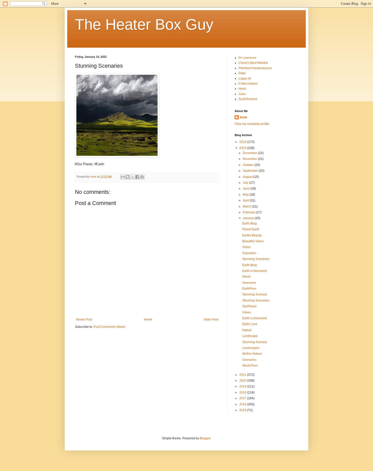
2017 (243, 398)
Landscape (250, 336)
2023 (243, 142)
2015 (243, 410)
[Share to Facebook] (137, 176)
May (246, 194)
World (246, 276)
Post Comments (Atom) (109, 327)
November (250, 159)
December (250, 153)
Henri (242, 88)
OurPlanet (249, 306)
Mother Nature (252, 353)
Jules (242, 94)
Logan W (245, 78)
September (251, 171)
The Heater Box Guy (144, 24)
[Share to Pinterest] (142, 176)
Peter (242, 73)
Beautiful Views (253, 241)
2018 (243, 392)
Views (246, 247)
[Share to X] (132, 176)
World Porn (250, 365)
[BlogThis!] (127, 176)
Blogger (205, 438)
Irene (243, 117)
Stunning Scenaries (255, 259)
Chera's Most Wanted (253, 63)
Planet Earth (250, 229)
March (247, 206)
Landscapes (250, 348)
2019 (243, 386)
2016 (243, 404)
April (246, 200)
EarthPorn (249, 288)
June (246, 188)
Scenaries (249, 253)
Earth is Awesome (254, 271)
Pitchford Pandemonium (255, 68)
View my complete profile (252, 124)
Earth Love (249, 324)
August (248, 177)
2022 (243, 148)
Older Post (211, 319)
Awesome (249, 283)
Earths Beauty (252, 235)
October (249, 165)
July (246, 182)
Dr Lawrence (247, 58)
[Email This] (122, 176)
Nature (247, 330)
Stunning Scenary (254, 294)
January (249, 218)
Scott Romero (248, 99)
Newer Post (84, 319)
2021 (243, 374)
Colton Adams (248, 83)
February (249, 212)
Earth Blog (249, 223)
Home (148, 319)
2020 (243, 380)
